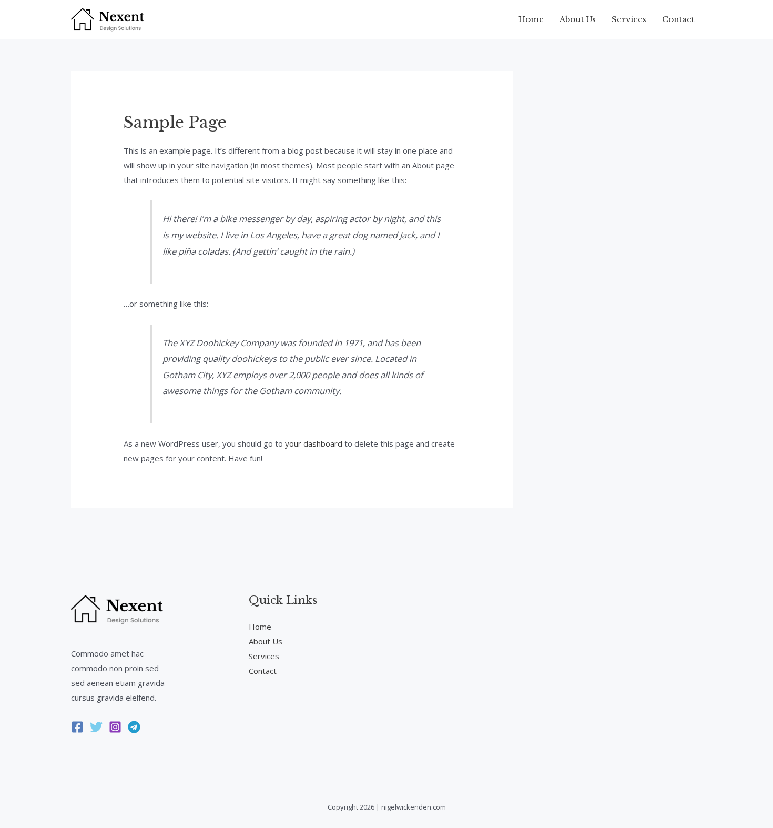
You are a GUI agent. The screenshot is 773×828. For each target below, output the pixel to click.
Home (531, 19)
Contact (678, 19)
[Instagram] (115, 727)
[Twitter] (96, 727)
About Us (578, 19)
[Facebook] (77, 727)
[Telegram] (134, 727)
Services (629, 19)
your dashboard (313, 443)
